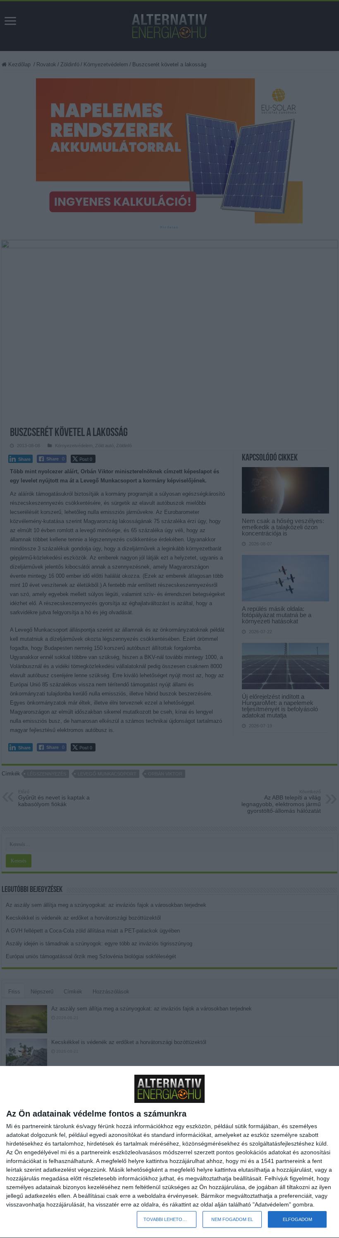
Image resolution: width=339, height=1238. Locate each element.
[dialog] (169, 1152)
